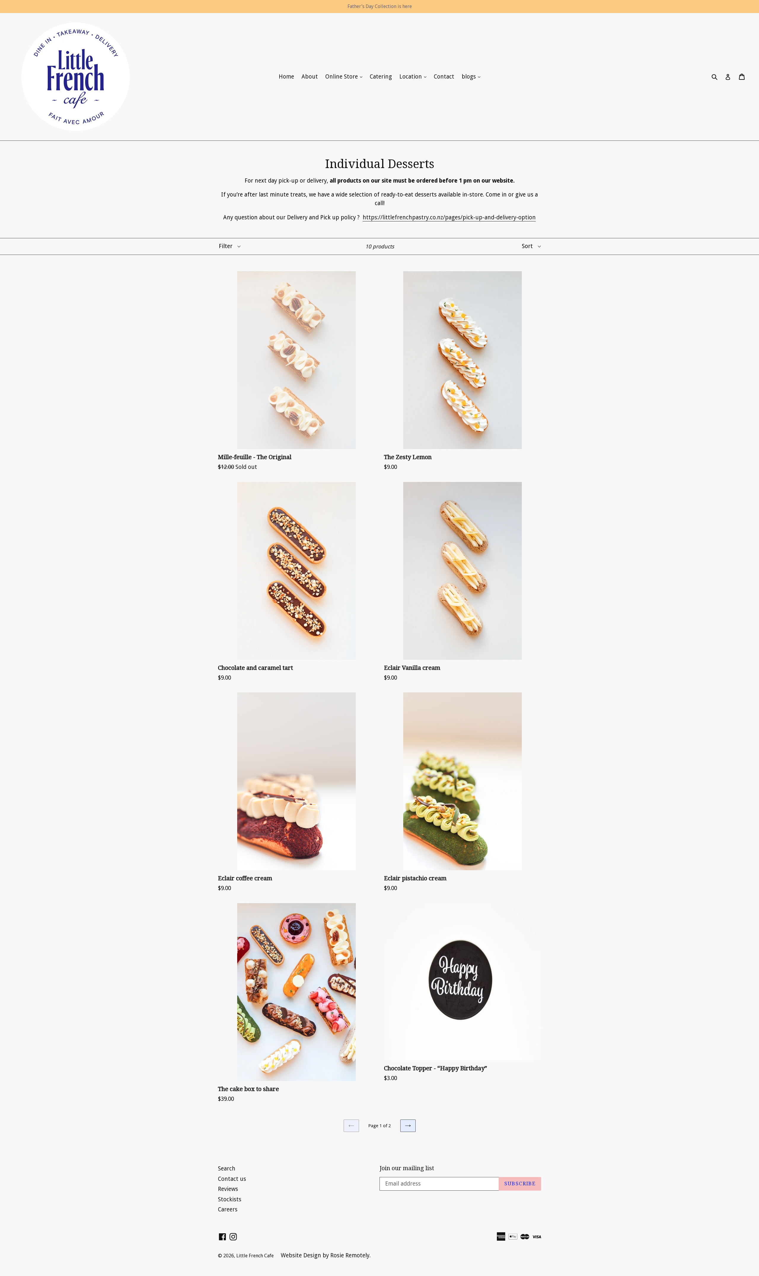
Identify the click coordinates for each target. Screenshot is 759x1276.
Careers (227, 1209)
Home (286, 76)
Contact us (232, 1179)
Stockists (229, 1199)
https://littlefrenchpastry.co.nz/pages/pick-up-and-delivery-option (449, 217)
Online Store (345, 76)
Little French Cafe (255, 1256)
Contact (444, 76)
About (310, 76)
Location (414, 76)
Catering (381, 76)
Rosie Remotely (349, 1255)
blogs (472, 76)
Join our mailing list (407, 1168)
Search (226, 1168)
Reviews (228, 1189)
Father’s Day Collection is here (379, 6)
